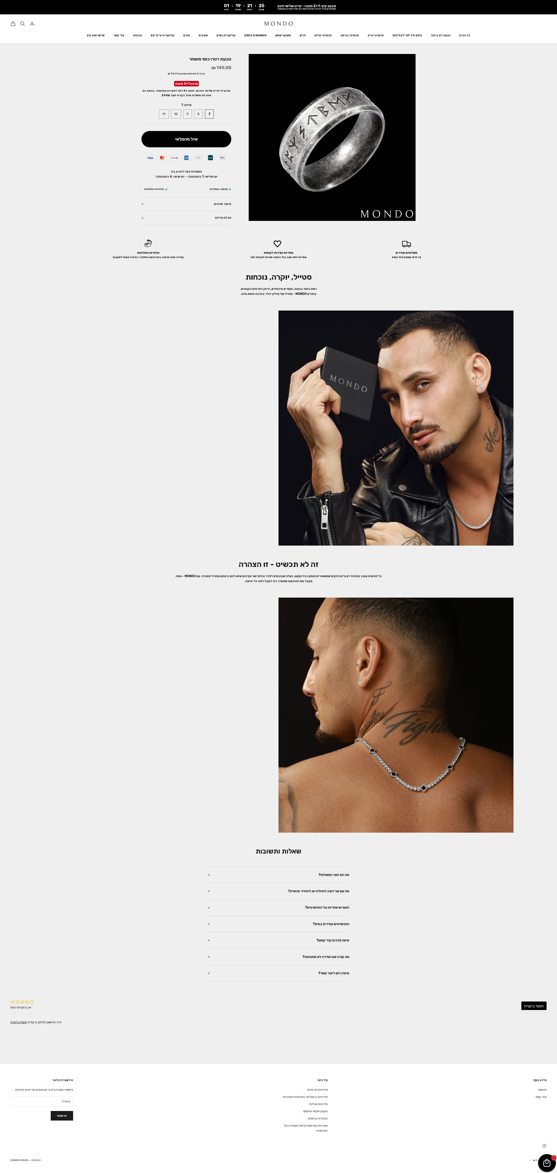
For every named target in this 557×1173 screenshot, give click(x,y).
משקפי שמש (283, 35)
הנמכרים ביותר (440, 35)
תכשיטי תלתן (323, 35)
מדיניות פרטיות (317, 1090)
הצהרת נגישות (318, 1118)
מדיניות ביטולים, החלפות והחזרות (305, 1097)
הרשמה (62, 1115)
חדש (303, 35)
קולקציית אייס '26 (162, 35)
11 (163, 114)
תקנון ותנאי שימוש (315, 1111)
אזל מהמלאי (186, 139)
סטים (186, 35)
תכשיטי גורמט (350, 35)
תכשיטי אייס (376, 35)
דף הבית (464, 35)
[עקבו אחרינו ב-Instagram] (544, 1146)
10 (176, 114)
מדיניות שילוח (318, 1104)
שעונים (203, 35)
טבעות (137, 35)
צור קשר (118, 35)
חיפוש (543, 1090)
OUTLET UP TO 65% (407, 35)
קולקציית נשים (226, 35)
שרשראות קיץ (96, 35)
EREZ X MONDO (255, 35)
